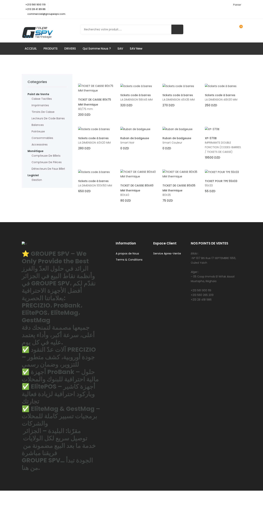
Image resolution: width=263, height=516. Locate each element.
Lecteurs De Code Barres (48, 118)
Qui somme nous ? (97, 49)
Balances (38, 125)
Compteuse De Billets (46, 156)
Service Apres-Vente (167, 253)
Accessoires (40, 144)
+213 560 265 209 (202, 295)
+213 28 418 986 (201, 300)
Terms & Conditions (129, 260)
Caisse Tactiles (42, 99)
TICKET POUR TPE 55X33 (221, 181)
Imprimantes (40, 105)
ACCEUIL (31, 49)
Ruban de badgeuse (134, 138)
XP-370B (211, 138)
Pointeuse (38, 131)
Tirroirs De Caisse (43, 112)
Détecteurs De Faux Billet (48, 169)
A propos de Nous (127, 253)
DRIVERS (70, 49)
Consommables (42, 138)
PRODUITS (51, 49)
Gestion (37, 180)
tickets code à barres (135, 95)
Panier (237, 5)
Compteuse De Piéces (47, 162)
